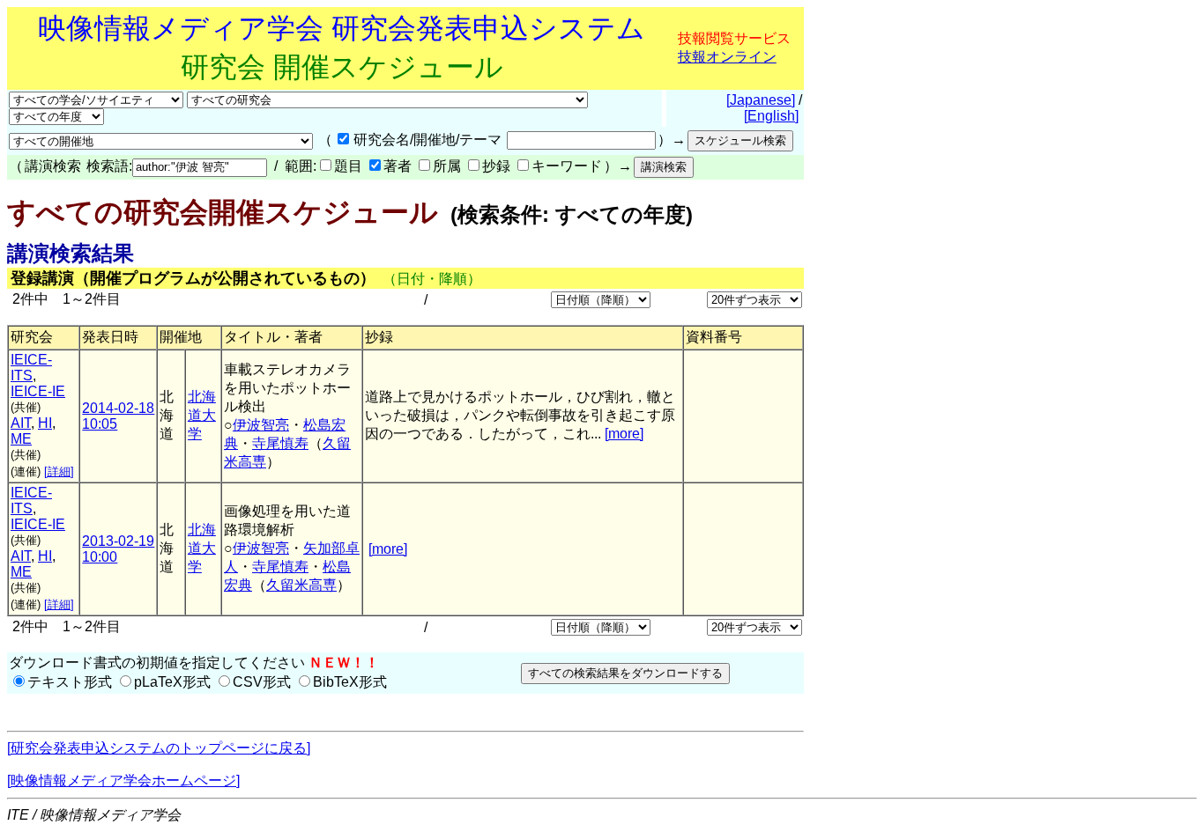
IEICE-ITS (31, 367)
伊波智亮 (261, 424)
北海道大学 (202, 415)
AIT (21, 423)
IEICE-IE (38, 391)
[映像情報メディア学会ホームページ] (123, 780)
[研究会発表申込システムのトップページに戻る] (158, 747)
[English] (771, 115)
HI (45, 423)
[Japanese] (760, 99)
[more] (624, 433)
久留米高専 (301, 585)
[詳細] (59, 471)
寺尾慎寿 (280, 443)
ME (21, 438)
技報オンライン (727, 56)
